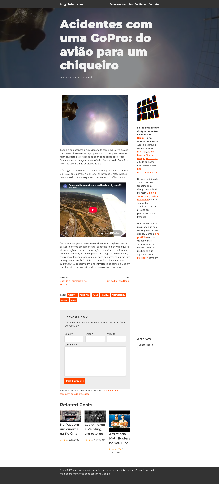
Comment (70, 344)
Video (62, 77)
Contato (154, 4)
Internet (113, 449)
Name (68, 333)
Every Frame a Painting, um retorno (95, 429)
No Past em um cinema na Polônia (69, 429)
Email (89, 333)
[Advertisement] (148, 298)
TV (119, 449)
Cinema (150, 155)
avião (95, 295)
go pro (64, 300)
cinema (88, 439)
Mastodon (142, 257)
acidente (72, 295)
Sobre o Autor (118, 4)
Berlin (141, 137)
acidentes (84, 295)
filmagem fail (118, 295)
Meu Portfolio (137, 4)
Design (63, 439)
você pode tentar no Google (94, 473)
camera (105, 295)
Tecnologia (152, 158)
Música (141, 155)
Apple (150, 151)
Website (111, 333)
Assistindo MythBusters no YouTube (119, 438)
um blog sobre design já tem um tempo (148, 196)
